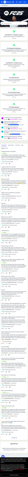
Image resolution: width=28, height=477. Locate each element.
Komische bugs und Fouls (7, 246)
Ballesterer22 (4, 196)
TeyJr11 (3, 398)
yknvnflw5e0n (4, 185)
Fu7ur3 (2, 383)
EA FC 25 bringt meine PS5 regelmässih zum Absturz (13, 303)
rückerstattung (5, 230)
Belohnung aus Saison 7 (6, 217)
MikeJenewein (4, 209)
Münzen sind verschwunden (7, 406)
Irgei (2, 352)
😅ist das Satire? (5, 179)
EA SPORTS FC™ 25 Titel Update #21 (13, 117)
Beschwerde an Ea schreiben (8, 276)
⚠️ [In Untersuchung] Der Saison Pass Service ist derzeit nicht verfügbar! (13, 422)
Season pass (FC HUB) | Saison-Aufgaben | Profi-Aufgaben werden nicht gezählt (12, 260)
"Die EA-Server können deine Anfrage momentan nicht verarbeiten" (12, 332)
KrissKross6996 (4, 324)
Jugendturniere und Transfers (8, 167)
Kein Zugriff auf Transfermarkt (8, 375)
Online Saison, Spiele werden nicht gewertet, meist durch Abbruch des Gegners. (13, 317)
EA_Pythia (6, 119)
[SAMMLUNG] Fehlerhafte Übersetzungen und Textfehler (15, 131)
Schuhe (3, 290)
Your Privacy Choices (14, 475)
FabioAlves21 (4, 309)
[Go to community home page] (7, 2)
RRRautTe (3, 339)
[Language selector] (13, 2)
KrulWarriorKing (4, 171)
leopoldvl (3, 238)
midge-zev (3, 268)
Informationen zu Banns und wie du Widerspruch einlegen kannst (12, 122)
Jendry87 (3, 223)
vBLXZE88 (3, 430)
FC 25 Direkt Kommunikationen (11, 127)
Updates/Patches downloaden (8, 151)
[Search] (17, 2)
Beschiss (3, 203)
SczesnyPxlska (4, 282)
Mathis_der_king (4, 252)
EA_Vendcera (6, 134)
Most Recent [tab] (4, 145)
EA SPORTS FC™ (5, 5)
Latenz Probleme (5, 346)
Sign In (24, 2)
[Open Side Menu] (1, 2)
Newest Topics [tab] (11, 145)
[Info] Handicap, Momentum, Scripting (13, 136)
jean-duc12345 (4, 413)
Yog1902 (3, 296)
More (22, 145)
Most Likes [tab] (17, 145)
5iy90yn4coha (4, 159)
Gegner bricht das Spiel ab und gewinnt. (10, 192)
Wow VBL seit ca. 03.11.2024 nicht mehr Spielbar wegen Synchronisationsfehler (12, 359)
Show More (14, 437)
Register (20, 2)
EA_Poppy (6, 124)
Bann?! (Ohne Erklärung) (7, 390)
